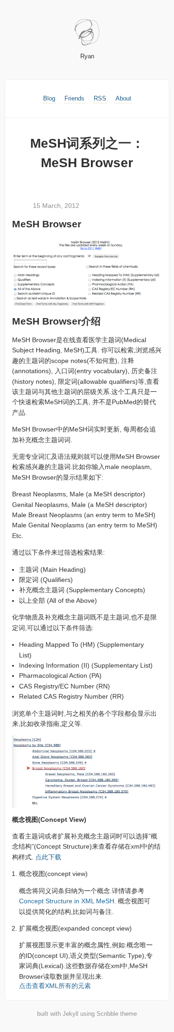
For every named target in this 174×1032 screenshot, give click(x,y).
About (123, 98)
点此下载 (48, 857)
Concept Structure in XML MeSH (66, 901)
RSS (100, 98)
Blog (49, 98)
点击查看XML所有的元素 (55, 985)
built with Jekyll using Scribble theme (87, 1013)
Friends (74, 98)
